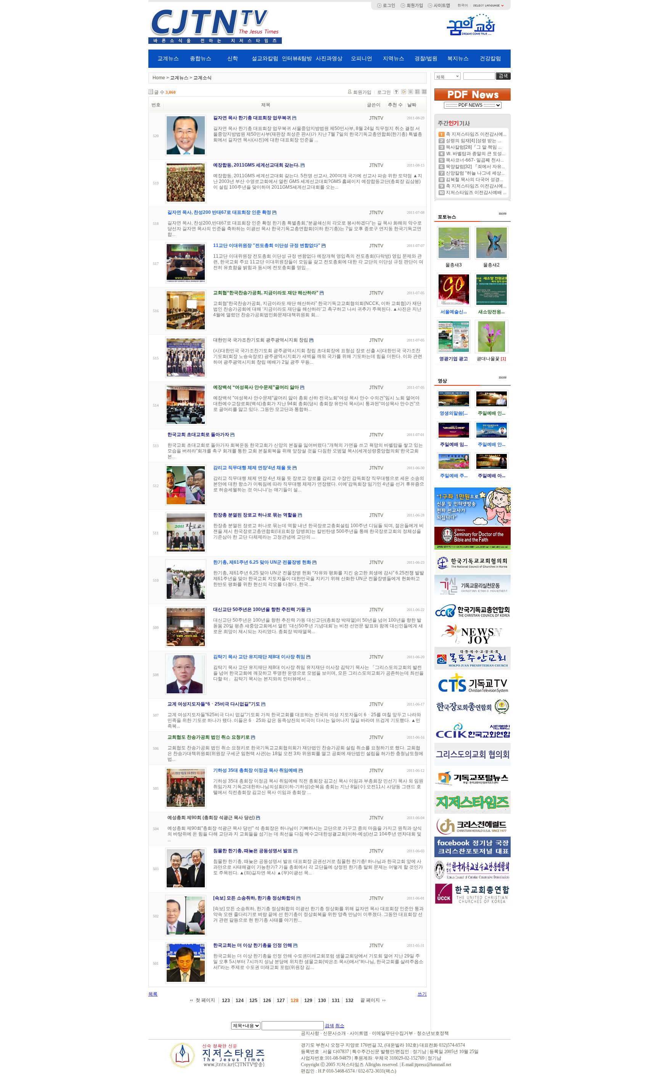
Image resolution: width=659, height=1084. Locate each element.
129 (308, 1000)
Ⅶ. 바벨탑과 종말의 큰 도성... (475, 153)
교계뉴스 (168, 58)
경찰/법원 (426, 58)
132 (350, 1000)
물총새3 (453, 265)
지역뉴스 (393, 58)
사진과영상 (329, 58)
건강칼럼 (490, 58)
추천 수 (395, 104)
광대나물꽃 (488, 358)
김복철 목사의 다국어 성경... (474, 179)
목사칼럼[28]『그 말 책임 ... (473, 147)
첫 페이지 (205, 1000)
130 (322, 1000)
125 (253, 1000)
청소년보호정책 (433, 1033)
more (502, 213)
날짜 (411, 104)
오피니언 (361, 58)
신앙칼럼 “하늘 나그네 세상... (475, 173)
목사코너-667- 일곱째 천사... (475, 160)
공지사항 (310, 1033)
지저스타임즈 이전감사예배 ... (476, 192)
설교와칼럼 (265, 58)
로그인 (384, 92)
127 (281, 1000)
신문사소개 (334, 1033)
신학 (232, 58)
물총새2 (491, 265)
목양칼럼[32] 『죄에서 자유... (475, 166)
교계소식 (202, 77)
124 (240, 1000)
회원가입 (362, 92)
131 (336, 1000)
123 (226, 1000)
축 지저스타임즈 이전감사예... (476, 134)
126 (267, 1000)
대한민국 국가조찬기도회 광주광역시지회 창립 (260, 340)
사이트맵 (359, 1033)
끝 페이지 (370, 1000)
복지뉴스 (458, 58)
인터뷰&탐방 (297, 58)
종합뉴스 (200, 58)
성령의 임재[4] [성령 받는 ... (473, 140)
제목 (440, 77)
